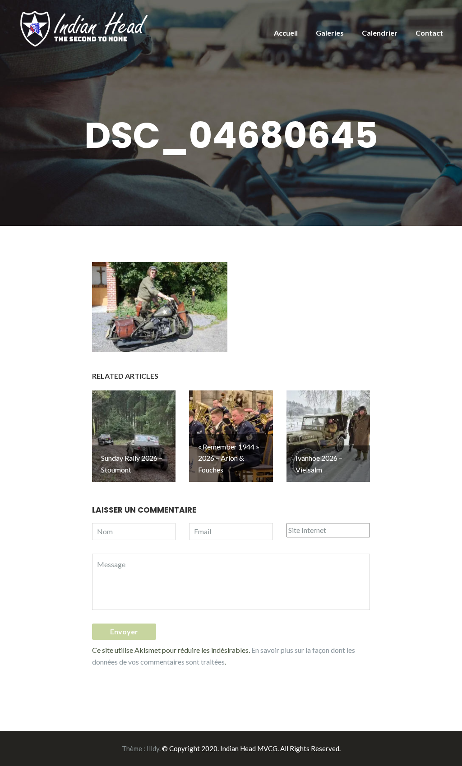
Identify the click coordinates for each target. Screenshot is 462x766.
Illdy (153, 748)
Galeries (330, 32)
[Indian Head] (85, 27)
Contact (429, 32)
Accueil (286, 32)
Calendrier (379, 32)
